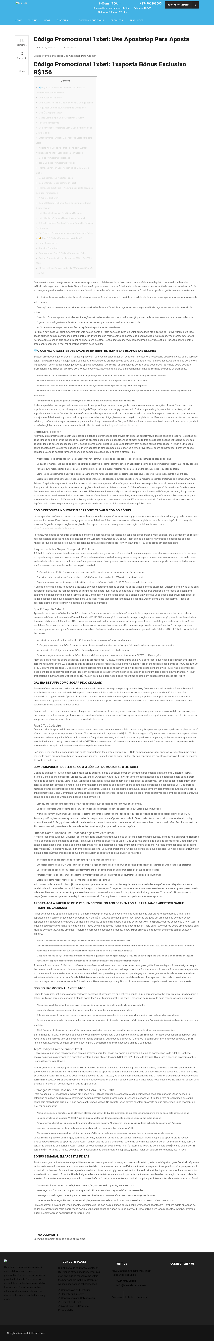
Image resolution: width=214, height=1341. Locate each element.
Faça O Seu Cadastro (49, 122)
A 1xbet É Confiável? (49, 198)
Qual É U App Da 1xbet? (50, 112)
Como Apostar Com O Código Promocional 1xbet (62, 253)
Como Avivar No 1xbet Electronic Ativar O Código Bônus (66, 102)
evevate (51, 47)
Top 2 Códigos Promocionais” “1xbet (57, 163)
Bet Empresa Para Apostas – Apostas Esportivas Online (66, 233)
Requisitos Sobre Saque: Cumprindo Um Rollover (62, 107)
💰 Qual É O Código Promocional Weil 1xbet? (60, 238)
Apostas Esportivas (48, 248)
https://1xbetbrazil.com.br (123, 425)
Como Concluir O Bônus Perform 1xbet (57, 183)
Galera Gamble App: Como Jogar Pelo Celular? (61, 117)
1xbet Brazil (70, 47)
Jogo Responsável (48, 243)
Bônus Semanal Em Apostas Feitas (56, 178)
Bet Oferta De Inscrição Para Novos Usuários (60, 213)
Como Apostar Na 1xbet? (51, 97)
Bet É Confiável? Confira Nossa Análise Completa (62, 218)
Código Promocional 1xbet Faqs (54, 158)
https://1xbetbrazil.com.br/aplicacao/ (54, 528)
